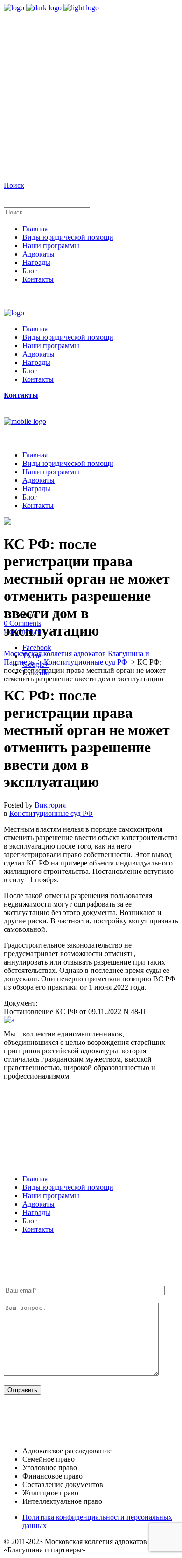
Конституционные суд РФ (85, 662)
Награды (36, 1212)
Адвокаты (38, 1204)
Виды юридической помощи (67, 1187)
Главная (35, 1179)
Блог (29, 1221)
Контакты (38, 1229)
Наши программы (50, 1196)
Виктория (50, 805)
